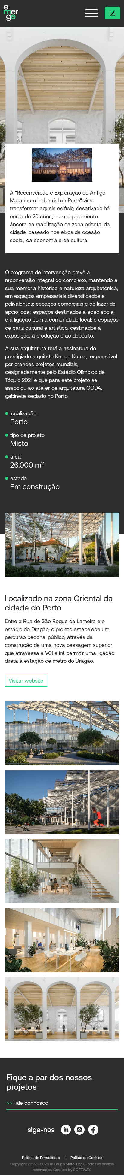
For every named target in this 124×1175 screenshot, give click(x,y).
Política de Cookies (86, 1157)
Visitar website (26, 681)
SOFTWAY (81, 1169)
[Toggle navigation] (91, 13)
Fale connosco (27, 1103)
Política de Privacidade (41, 1157)
